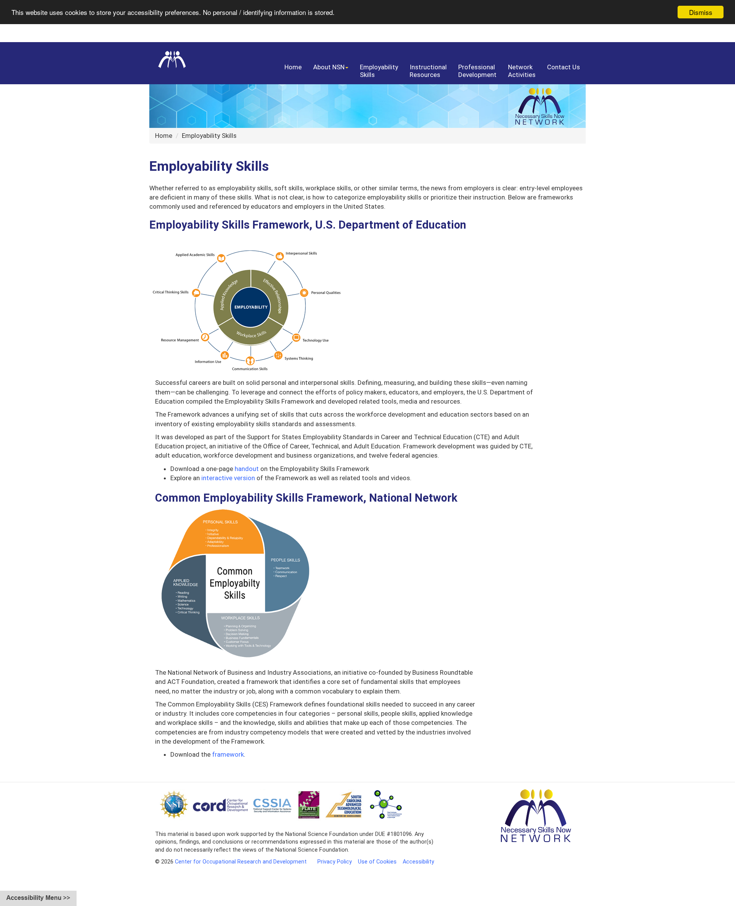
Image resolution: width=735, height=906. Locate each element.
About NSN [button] (329, 67)
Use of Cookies (377, 862)
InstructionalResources (428, 70)
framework (228, 754)
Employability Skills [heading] (209, 166)
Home (293, 67)
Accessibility (418, 862)
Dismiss (700, 12)
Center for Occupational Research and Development (241, 862)
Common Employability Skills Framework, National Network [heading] (306, 498)
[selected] (167, 57)
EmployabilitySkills (379, 70)
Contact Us (563, 67)
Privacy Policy (334, 862)
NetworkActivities (522, 70)
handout (247, 469)
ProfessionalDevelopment (477, 70)
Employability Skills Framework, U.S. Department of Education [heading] (307, 225)
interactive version (228, 478)
